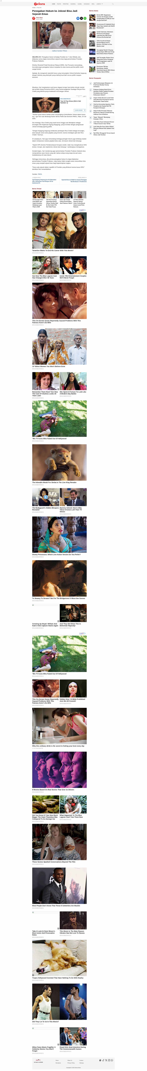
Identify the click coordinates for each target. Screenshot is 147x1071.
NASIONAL (73, 4)
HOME (53, 4)
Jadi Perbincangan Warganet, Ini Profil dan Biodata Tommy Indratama (103, 84)
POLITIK (59, 4)
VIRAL (93, 4)
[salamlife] (100, 1061)
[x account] (106, 1061)
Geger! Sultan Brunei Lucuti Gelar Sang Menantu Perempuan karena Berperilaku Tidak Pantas (103, 99)
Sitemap (81, 1063)
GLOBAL (80, 4)
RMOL (40, 174)
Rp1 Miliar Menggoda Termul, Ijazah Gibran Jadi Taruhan (104, 134)
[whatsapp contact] (112, 1061)
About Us (70, 1060)
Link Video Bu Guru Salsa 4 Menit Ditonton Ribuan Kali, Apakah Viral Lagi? (103, 128)
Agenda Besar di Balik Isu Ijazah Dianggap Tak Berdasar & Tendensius (74, 180)
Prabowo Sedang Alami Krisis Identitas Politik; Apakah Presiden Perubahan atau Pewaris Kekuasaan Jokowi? (103, 92)
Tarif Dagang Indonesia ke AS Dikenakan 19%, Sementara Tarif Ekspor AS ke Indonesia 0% (44, 181)
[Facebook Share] (77, 18)
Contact (81, 1060)
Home (57, 1060)
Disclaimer (58, 1063)
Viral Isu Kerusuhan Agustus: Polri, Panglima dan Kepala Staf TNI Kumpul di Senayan (103, 106)
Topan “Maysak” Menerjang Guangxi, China (101, 118)
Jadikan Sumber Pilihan (59, 51)
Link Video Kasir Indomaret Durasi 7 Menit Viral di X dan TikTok (103, 122)
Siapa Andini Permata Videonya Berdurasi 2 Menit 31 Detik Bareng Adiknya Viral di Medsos (103, 112)
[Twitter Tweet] (81, 18)
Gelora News (78, 1067)
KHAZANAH (86, 4)
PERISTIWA (65, 4)
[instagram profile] (109, 1061)
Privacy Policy (71, 1063)
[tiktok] (103, 1061)
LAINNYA (99, 4)
